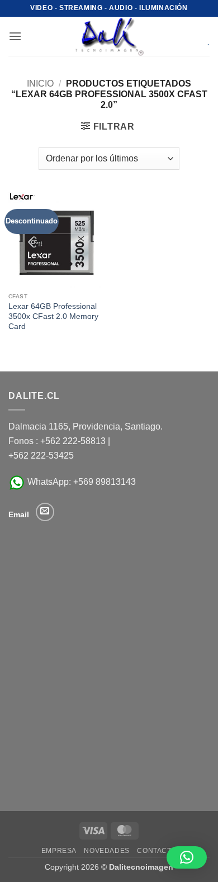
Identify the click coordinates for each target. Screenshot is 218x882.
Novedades (107, 851)
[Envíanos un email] (45, 512)
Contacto (157, 851)
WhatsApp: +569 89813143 (80, 482)
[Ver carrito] (201, 36)
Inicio (40, 83)
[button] (15, 36)
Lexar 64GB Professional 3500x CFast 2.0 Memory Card (53, 316)
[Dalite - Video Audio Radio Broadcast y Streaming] (109, 36)
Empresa (59, 851)
